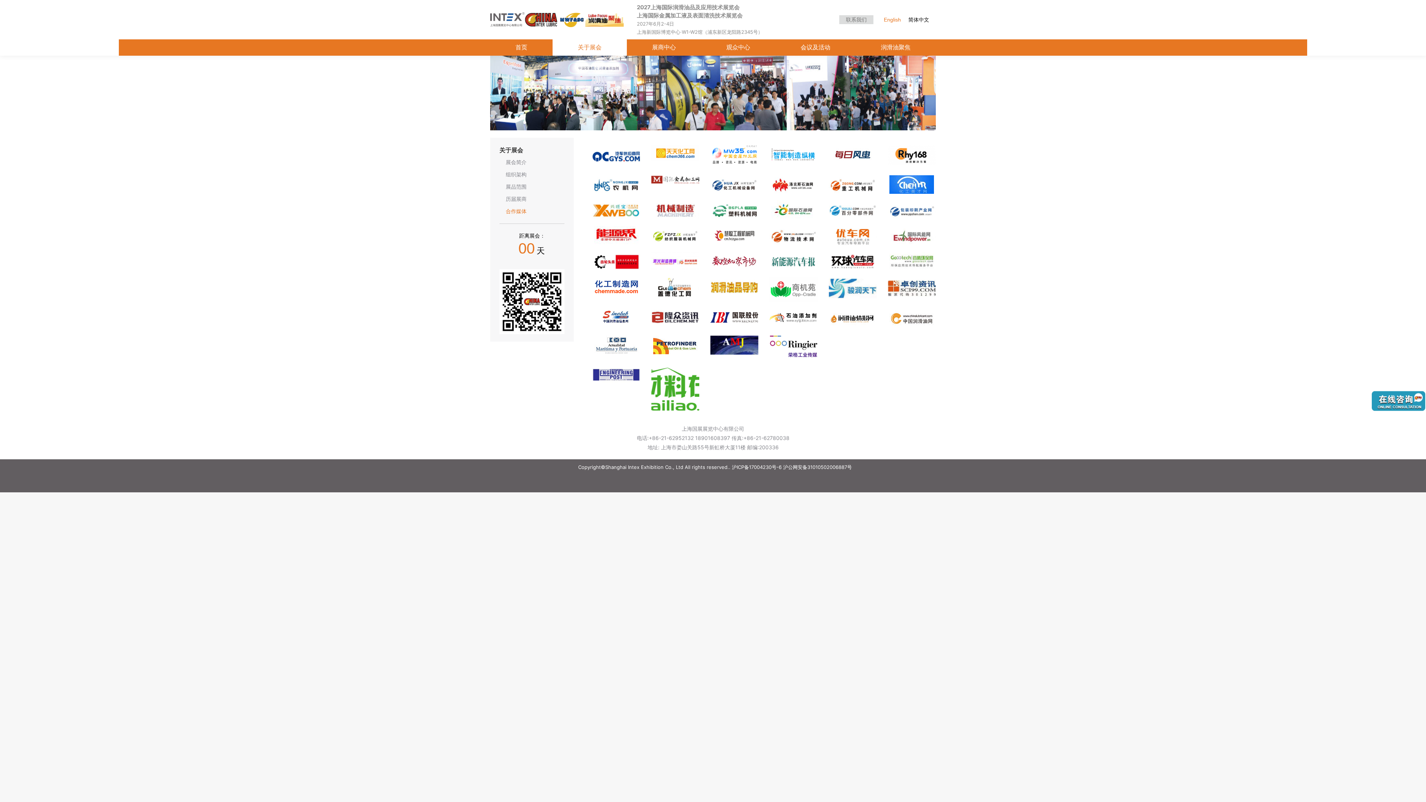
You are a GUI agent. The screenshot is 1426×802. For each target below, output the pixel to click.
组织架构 (516, 174)
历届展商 (516, 199)
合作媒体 (516, 211)
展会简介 (516, 162)
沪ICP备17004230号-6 (757, 467)
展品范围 (516, 187)
